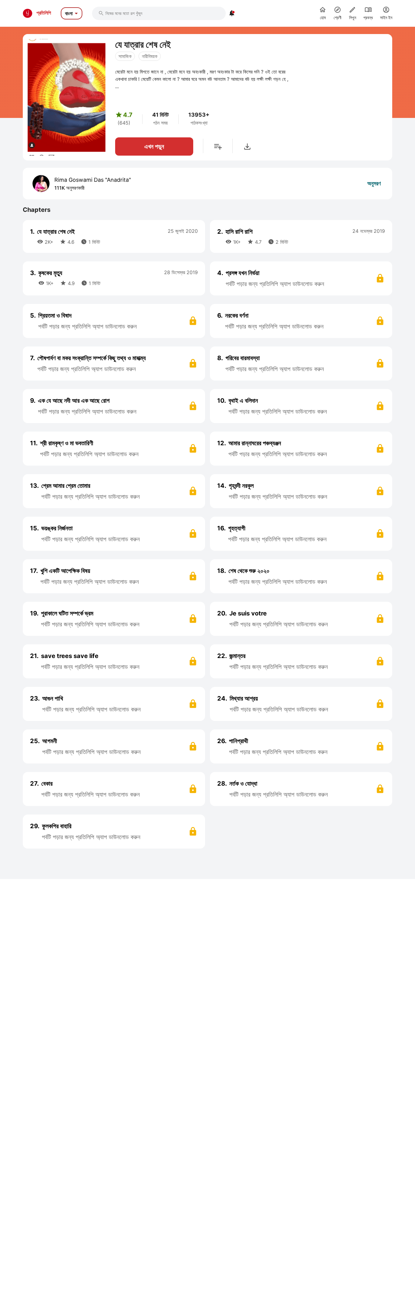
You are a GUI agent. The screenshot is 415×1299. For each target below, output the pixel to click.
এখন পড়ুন (154, 146)
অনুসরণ (374, 183)
